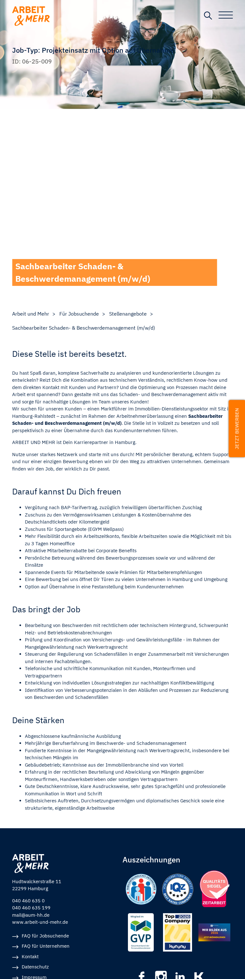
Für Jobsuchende (79, 313)
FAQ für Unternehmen (46, 946)
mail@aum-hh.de (30, 915)
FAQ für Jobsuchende (45, 936)
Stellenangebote (128, 313)
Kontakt (30, 956)
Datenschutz (35, 967)
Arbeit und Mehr (30, 313)
